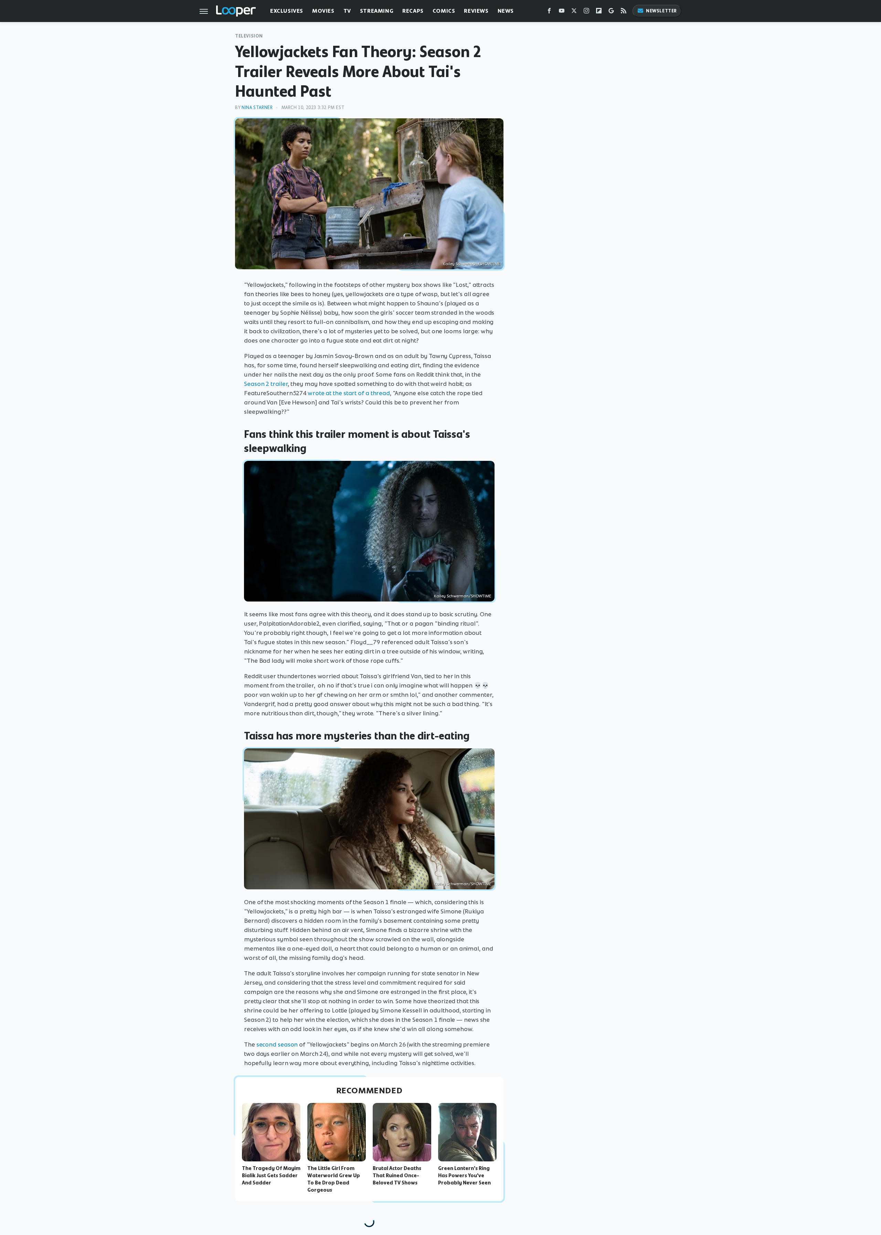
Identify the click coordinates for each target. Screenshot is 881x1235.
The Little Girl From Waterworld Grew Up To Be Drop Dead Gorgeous (333, 1179)
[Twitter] (574, 12)
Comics (444, 10)
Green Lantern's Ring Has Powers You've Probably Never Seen (464, 1175)
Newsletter (661, 11)
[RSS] (623, 12)
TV (347, 10)
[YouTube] (561, 12)
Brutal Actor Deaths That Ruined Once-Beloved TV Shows (397, 1175)
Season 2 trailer (266, 384)
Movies (323, 10)
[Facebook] (549, 12)
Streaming (376, 10)
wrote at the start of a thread (349, 393)
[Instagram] (586, 12)
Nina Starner (257, 107)
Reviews (476, 10)
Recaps (413, 10)
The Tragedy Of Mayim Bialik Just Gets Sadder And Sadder (271, 1175)
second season (277, 1044)
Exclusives (286, 10)
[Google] (611, 12)
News (506, 10)
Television (249, 36)
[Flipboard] (598, 12)
